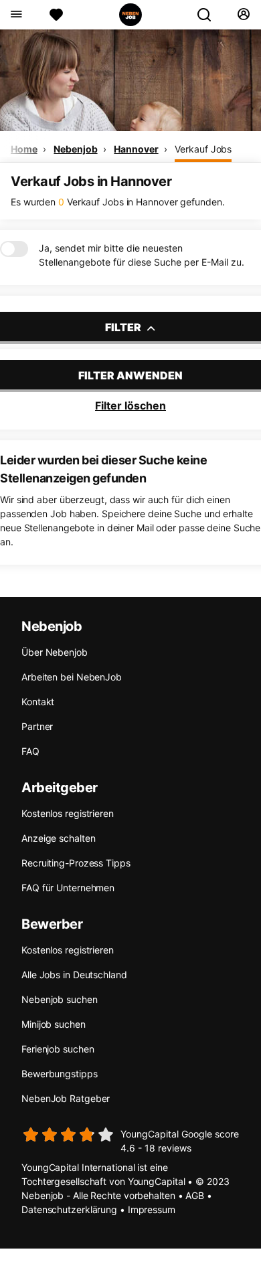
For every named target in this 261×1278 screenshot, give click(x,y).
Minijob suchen (53, 1024)
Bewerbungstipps (59, 1073)
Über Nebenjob (54, 652)
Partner (37, 726)
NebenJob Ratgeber (65, 1098)
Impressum (151, 1209)
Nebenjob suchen (59, 999)
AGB (194, 1195)
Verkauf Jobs (203, 149)
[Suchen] (209, 14)
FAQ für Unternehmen (67, 887)
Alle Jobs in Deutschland (74, 974)
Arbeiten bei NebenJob (71, 676)
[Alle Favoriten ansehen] (56, 14)
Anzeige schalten (58, 838)
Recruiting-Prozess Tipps (75, 863)
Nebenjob (75, 149)
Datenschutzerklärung (69, 1209)
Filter (124, 327)
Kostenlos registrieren (67, 813)
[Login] (243, 14)
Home (24, 149)
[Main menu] (16, 14)
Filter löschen (130, 405)
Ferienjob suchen (57, 1049)
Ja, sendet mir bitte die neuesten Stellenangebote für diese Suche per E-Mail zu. (141, 255)
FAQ (30, 751)
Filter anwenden (130, 375)
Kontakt (37, 701)
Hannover (136, 149)
